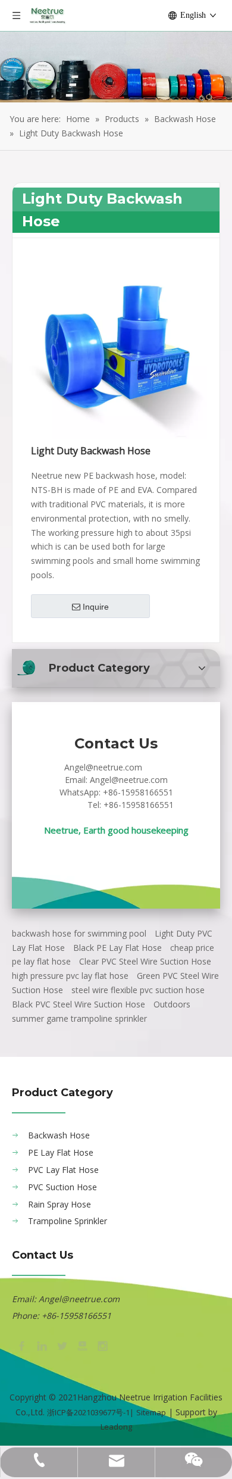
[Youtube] (81, 1345)
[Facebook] (20, 1345)
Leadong (116, 1426)
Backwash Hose (59, 1135)
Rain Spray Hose (59, 1204)
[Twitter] (61, 1345)
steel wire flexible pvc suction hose (138, 990)
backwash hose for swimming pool (79, 933)
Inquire (96, 606)
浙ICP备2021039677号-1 (88, 1412)
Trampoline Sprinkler (67, 1221)
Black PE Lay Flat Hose (117, 947)
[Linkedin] (41, 1345)
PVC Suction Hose (62, 1187)
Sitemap (151, 1412)
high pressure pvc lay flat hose (70, 975)
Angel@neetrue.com (103, 767)
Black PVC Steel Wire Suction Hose (78, 1004)
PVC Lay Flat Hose (63, 1169)
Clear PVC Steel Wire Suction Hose (145, 961)
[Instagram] (101, 1345)
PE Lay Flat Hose (60, 1152)
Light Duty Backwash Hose (91, 451)
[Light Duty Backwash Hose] (116, 347)
